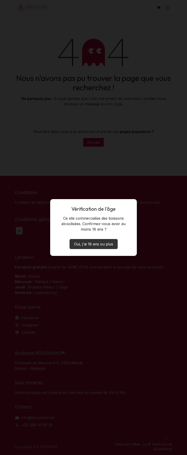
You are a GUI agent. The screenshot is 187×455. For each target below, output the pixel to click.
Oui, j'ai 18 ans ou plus (93, 244)
